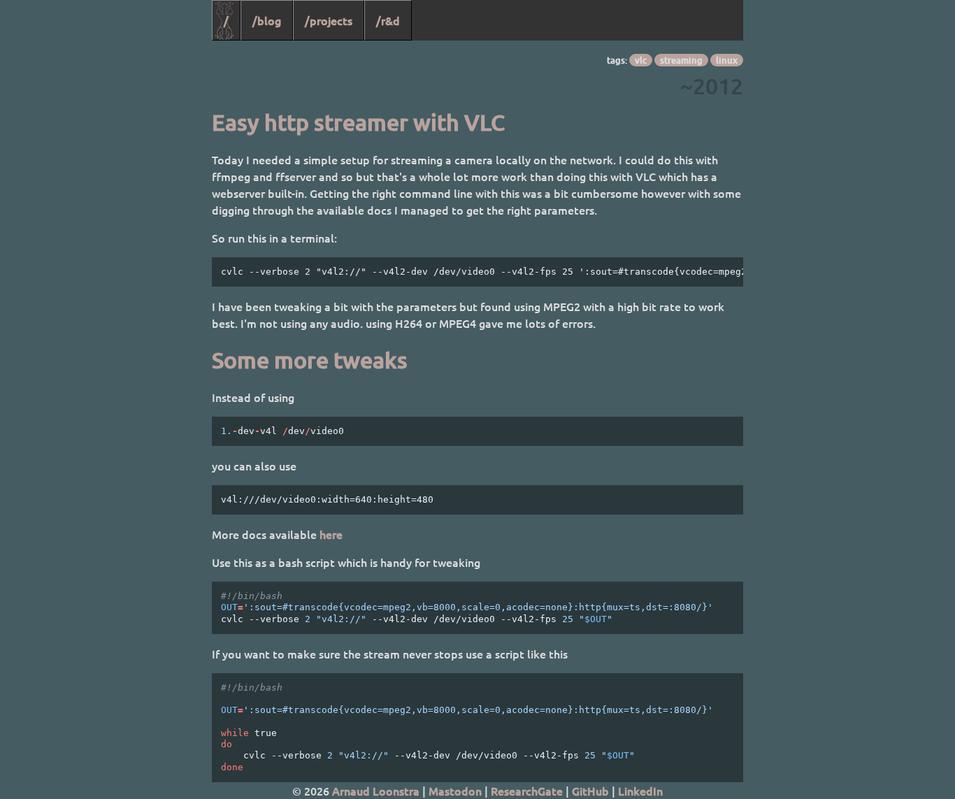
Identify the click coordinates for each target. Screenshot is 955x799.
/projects (328, 20)
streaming (681, 60)
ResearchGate (527, 790)
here (331, 534)
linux (727, 60)
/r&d (388, 20)
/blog (266, 20)
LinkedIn (640, 790)
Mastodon (455, 790)
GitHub (590, 790)
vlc (641, 60)
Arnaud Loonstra (375, 790)
